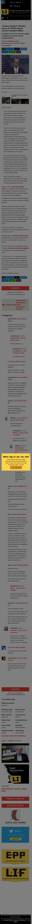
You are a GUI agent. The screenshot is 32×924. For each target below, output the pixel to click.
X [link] (29, 455)
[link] (16, 455)
